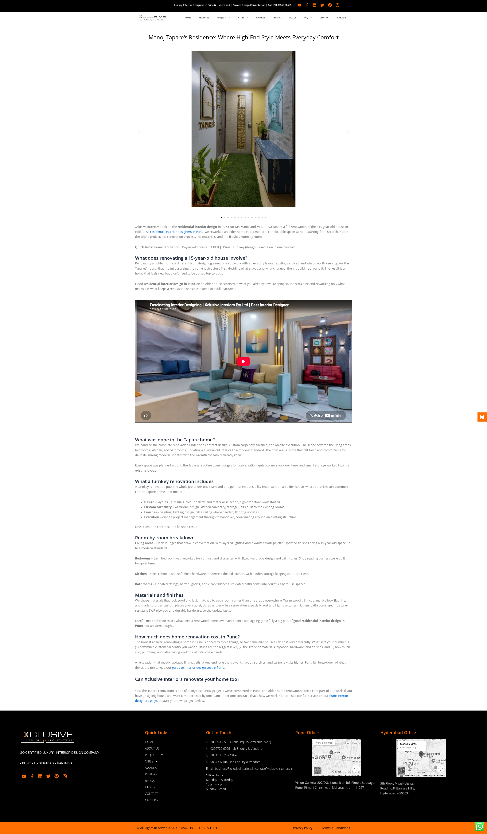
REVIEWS (277, 17)
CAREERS (341, 17)
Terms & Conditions (336, 828)
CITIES (241, 17)
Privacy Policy (302, 828)
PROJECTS (222, 17)
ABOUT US (204, 17)
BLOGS (292, 17)
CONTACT (325, 17)
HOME (188, 17)
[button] (139, 132)
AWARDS (260, 17)
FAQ (306, 17)
